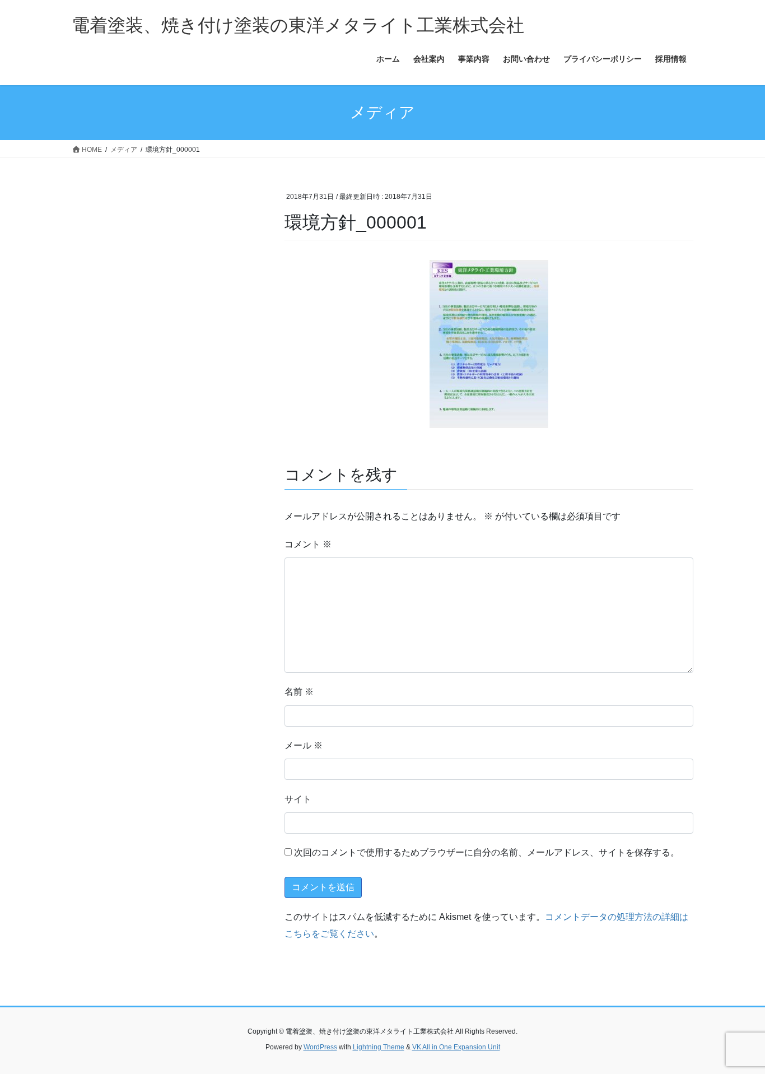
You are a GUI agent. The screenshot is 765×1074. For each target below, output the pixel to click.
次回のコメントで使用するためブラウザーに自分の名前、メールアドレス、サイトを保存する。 (486, 852)
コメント (308, 544)
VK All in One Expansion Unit (456, 1047)
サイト (297, 799)
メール (303, 745)
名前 (299, 691)
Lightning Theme (378, 1047)
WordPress (320, 1047)
